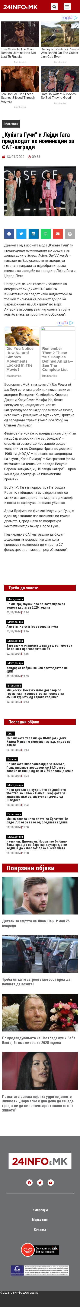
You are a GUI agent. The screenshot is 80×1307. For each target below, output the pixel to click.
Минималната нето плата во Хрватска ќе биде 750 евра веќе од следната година (37, 820)
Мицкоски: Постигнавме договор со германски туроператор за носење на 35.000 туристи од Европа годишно (35, 693)
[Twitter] (40, 1182)
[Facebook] (29, 1182)
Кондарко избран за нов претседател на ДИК (37, 669)
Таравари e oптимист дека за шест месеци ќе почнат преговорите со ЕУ (39, 647)
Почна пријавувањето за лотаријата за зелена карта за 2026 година (35, 605)
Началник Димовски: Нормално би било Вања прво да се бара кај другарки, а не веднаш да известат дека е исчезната (36, 844)
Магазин (11, 124)
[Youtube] (51, 1182)
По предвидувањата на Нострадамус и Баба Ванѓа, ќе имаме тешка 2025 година (38, 1040)
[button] (54, 6)
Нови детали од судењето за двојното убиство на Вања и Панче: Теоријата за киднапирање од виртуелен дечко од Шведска (36, 795)
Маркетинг (40, 1220)
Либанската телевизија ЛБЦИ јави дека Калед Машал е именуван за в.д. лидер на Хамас (38, 741)
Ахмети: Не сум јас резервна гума (32, 627)
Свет (10, 733)
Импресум (40, 1210)
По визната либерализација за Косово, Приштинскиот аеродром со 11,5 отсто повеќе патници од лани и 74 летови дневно (39, 767)
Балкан (12, 759)
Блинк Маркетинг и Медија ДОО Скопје (43, 1301)
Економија (14, 685)
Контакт (40, 1229)
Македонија (15, 599)
